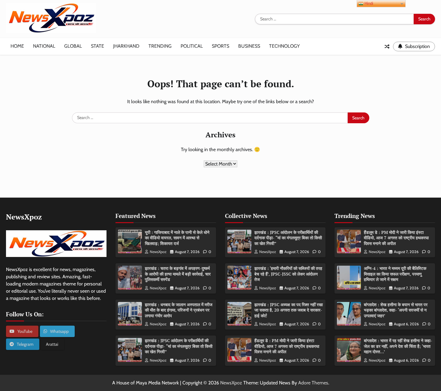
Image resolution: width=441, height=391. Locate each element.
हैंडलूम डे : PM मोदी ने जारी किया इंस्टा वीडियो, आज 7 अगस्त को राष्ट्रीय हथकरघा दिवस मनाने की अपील (286, 346)
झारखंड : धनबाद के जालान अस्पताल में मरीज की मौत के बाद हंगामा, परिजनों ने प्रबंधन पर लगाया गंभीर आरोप (178, 310)
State (97, 46)
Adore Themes (313, 383)
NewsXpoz (158, 251)
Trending (160, 46)
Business (249, 46)
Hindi (368, 3)
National (44, 46)
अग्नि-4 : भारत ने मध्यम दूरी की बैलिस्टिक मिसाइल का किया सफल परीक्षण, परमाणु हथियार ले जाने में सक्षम (395, 273)
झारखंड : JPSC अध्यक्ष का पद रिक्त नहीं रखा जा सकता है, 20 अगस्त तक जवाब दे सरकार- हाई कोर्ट (288, 310)
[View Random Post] (387, 46)
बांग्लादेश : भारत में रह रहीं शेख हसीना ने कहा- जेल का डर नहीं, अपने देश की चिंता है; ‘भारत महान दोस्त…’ (398, 346)
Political (192, 46)
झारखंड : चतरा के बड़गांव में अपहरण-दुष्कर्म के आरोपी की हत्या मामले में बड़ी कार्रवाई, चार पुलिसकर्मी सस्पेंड (178, 273)
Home (17, 46)
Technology (284, 46)
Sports (220, 46)
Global (73, 46)
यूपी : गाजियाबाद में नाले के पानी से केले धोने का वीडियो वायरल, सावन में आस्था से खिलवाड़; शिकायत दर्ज (177, 237)
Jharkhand (126, 46)
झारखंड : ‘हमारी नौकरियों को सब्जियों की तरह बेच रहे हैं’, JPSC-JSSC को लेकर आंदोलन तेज (288, 273)
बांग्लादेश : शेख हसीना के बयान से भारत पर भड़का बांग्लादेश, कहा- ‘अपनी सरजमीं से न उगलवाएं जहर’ (396, 310)
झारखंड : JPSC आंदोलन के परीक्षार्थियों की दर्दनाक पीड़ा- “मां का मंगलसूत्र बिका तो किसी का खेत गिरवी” (178, 346)
